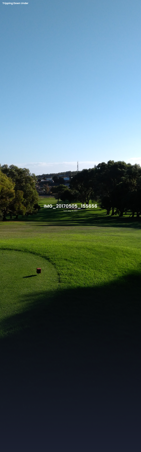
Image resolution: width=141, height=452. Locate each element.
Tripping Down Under (15, 3)
